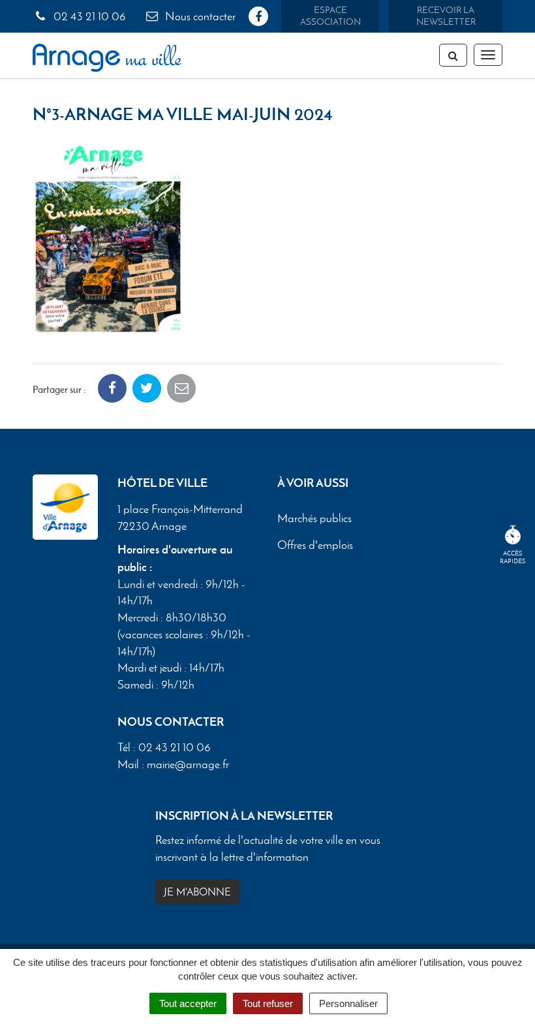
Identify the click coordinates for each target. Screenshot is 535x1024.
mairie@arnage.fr (188, 764)
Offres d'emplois (315, 545)
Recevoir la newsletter (446, 16)
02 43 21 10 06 (88, 16)
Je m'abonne (197, 892)
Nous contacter (199, 16)
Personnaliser (348, 1003)
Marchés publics (314, 518)
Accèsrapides (513, 557)
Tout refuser (268, 1003)
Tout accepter (188, 1003)
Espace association (330, 16)
